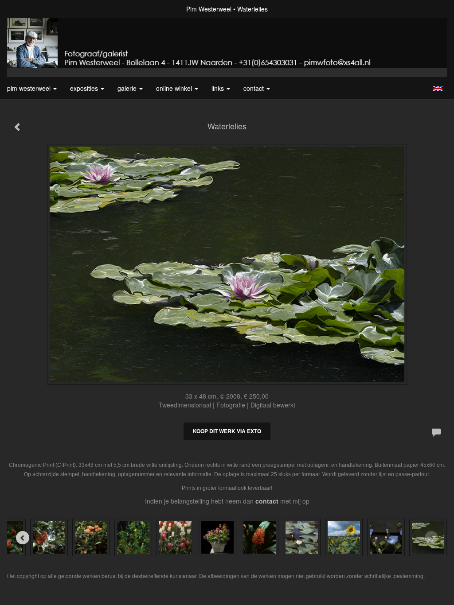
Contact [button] (254, 88)
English (438, 88)
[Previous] (22, 537)
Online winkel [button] (175, 88)
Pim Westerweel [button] (29, 88)
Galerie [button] (127, 88)
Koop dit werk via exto (227, 431)
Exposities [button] (85, 88)
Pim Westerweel (208, 8)
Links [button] (218, 88)
